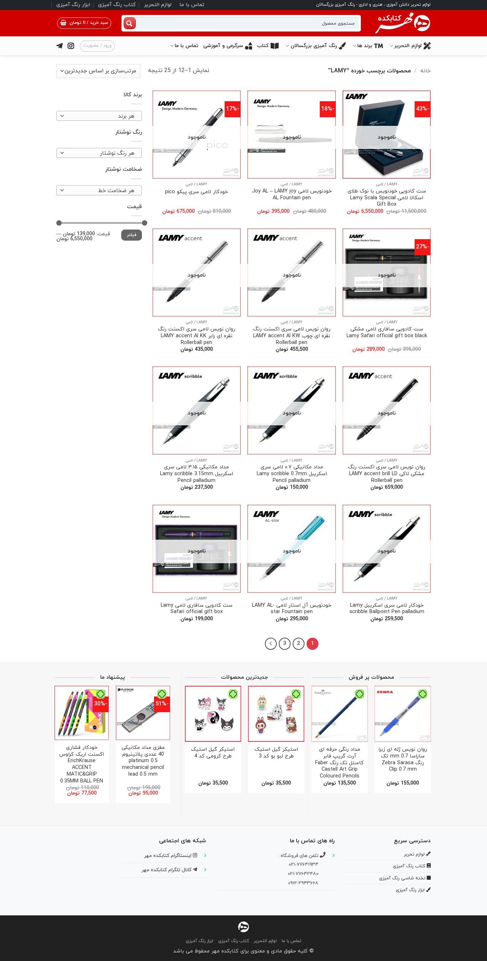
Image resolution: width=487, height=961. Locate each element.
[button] (84, 23)
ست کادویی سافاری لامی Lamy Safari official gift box (196, 609)
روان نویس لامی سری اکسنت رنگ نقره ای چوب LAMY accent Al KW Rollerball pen (291, 336)
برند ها (364, 46)
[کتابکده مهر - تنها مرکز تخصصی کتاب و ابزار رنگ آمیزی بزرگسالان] (243, 926)
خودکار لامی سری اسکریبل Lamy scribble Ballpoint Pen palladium (386, 609)
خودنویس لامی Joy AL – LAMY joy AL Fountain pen (292, 194)
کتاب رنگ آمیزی (117, 5)
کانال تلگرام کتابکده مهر (167, 870)
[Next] (271, 644)
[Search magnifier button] (130, 23)
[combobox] (99, 116)
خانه (425, 71)
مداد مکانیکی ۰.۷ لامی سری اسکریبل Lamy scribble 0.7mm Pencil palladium (292, 474)
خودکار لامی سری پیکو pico (196, 192)
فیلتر (132, 235)
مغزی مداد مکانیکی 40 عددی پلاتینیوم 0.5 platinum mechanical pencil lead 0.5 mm (143, 761)
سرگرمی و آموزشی (223, 46)
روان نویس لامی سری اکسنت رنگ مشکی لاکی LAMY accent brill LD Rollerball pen (386, 474)
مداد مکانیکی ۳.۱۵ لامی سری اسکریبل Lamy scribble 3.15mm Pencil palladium (196, 474)
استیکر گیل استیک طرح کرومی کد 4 (213, 753)
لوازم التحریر (157, 5)
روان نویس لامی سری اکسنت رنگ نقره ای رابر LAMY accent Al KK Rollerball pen (196, 336)
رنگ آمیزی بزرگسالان (314, 46)
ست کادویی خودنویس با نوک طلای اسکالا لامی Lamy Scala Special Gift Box (387, 198)
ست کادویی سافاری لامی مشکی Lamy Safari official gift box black (387, 332)
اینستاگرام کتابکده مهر (168, 855)
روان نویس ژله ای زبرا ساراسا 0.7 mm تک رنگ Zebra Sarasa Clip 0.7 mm (402, 759)
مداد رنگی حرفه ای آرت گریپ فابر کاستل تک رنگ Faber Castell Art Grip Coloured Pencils (339, 763)
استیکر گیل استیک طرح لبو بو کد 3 (276, 753)
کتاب (263, 46)
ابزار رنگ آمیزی (73, 5)
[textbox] (101, 116)
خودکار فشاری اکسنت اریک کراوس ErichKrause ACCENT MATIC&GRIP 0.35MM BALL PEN (81, 765)
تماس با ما (191, 5)
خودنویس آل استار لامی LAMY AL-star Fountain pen (291, 609)
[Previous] (422, 737)
